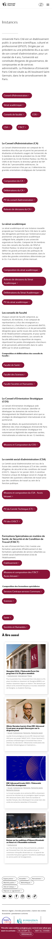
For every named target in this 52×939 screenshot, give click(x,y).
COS (34, 114)
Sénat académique (13, 105)
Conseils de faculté (13, 114)
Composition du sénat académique (21, 270)
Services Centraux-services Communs (22, 591)
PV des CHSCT (11, 521)
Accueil (10, 733)
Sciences (8, 601)
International (22, 676)
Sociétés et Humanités (15, 627)
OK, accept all (24, 931)
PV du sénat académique (16, 302)
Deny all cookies (42, 931)
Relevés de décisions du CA (17, 209)
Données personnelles (23, 911)
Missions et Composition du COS (20, 444)
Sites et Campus (8, 887)
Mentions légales (8, 911)
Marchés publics (9, 883)
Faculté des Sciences (14, 374)
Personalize (26, 934)
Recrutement (36, 879)
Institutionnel (12, 676)
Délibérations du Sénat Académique (21, 292)
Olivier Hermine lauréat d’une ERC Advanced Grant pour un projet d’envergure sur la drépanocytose (25, 728)
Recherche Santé (37, 733)
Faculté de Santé (12, 365)
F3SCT (21, 127)
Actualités (22, 879)
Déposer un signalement (11, 891)
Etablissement (10, 563)
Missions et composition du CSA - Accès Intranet (23, 495)
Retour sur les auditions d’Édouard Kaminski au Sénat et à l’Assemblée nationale (25, 841)
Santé (6, 617)
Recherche (26, 733)
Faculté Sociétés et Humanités (18, 384)
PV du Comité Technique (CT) (18, 509)
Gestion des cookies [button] (39, 911)
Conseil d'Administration (15, 95)
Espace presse (8, 879)
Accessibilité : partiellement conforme (15, 913)
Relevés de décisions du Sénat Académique (18, 281)
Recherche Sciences (13, 790)
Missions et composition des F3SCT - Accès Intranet (21, 574)
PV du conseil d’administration (18, 200)
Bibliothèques (25, 883)
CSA (6, 127)
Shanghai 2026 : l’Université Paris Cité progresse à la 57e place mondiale (22, 672)
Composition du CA (13, 181)
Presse (29, 676)
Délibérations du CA (13, 190)
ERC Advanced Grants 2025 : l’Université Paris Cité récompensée (23, 784)
